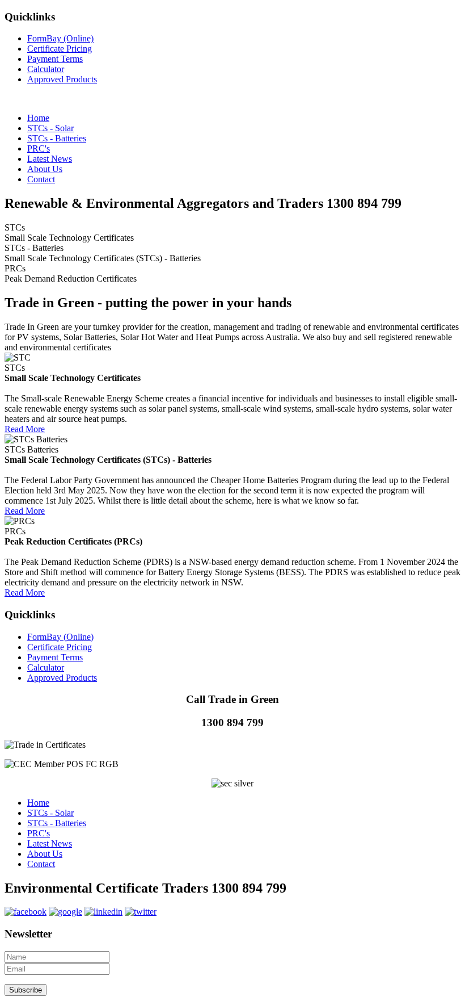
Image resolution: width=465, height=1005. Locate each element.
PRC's (38, 833)
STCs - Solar (50, 813)
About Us (44, 854)
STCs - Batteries (56, 823)
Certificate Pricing (59, 48)
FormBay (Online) (60, 38)
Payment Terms (55, 59)
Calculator (45, 69)
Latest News (49, 843)
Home (38, 802)
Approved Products (62, 79)
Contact (41, 864)
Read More (25, 429)
